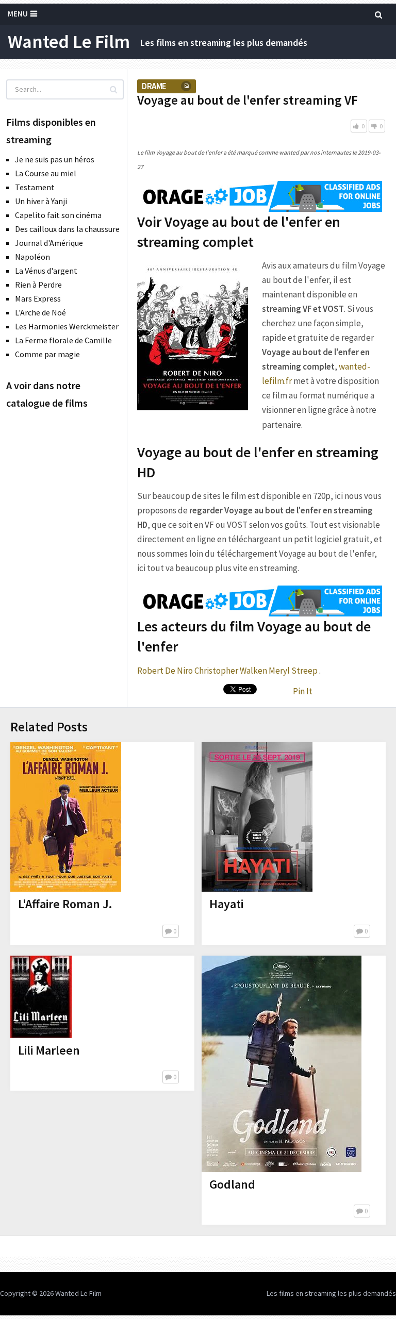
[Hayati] (257, 817)
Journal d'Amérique (49, 243)
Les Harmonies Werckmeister (67, 326)
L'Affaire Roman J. (65, 904)
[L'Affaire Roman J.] (65, 817)
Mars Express (38, 298)
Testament (35, 187)
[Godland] (281, 1064)
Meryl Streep (293, 670)
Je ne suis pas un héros (54, 159)
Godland (232, 1184)
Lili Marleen (49, 1050)
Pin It (302, 691)
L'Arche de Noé (40, 312)
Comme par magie (47, 354)
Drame (154, 86)
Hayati (226, 904)
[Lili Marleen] (41, 997)
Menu (18, 14)
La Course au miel (45, 173)
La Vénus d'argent (46, 270)
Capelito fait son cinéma (58, 215)
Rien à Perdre (38, 284)
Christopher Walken (230, 670)
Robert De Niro (165, 670)
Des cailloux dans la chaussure (67, 229)
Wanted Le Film (69, 41)
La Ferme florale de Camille (63, 340)
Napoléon (32, 257)
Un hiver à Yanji (41, 201)
